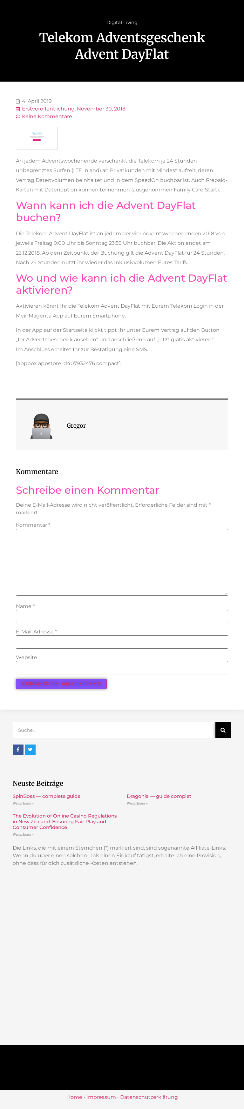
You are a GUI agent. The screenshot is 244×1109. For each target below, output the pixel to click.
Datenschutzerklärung (149, 1097)
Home (74, 1097)
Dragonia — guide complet (159, 796)
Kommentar (33, 525)
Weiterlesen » (23, 803)
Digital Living (122, 22)
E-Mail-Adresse (36, 631)
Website (26, 657)
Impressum (101, 1097)
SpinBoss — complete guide (46, 796)
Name (25, 606)
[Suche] (223, 730)
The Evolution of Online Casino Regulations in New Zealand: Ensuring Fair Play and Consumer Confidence (65, 821)
